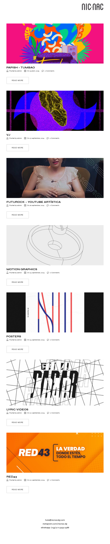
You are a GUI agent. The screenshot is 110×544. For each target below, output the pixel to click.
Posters (13, 336)
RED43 (11, 476)
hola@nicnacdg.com (55, 520)
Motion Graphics (21, 269)
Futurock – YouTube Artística (33, 202)
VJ (8, 134)
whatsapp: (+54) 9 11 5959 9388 (55, 527)
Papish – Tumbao (20, 67)
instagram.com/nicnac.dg (55, 524)
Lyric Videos (17, 409)
